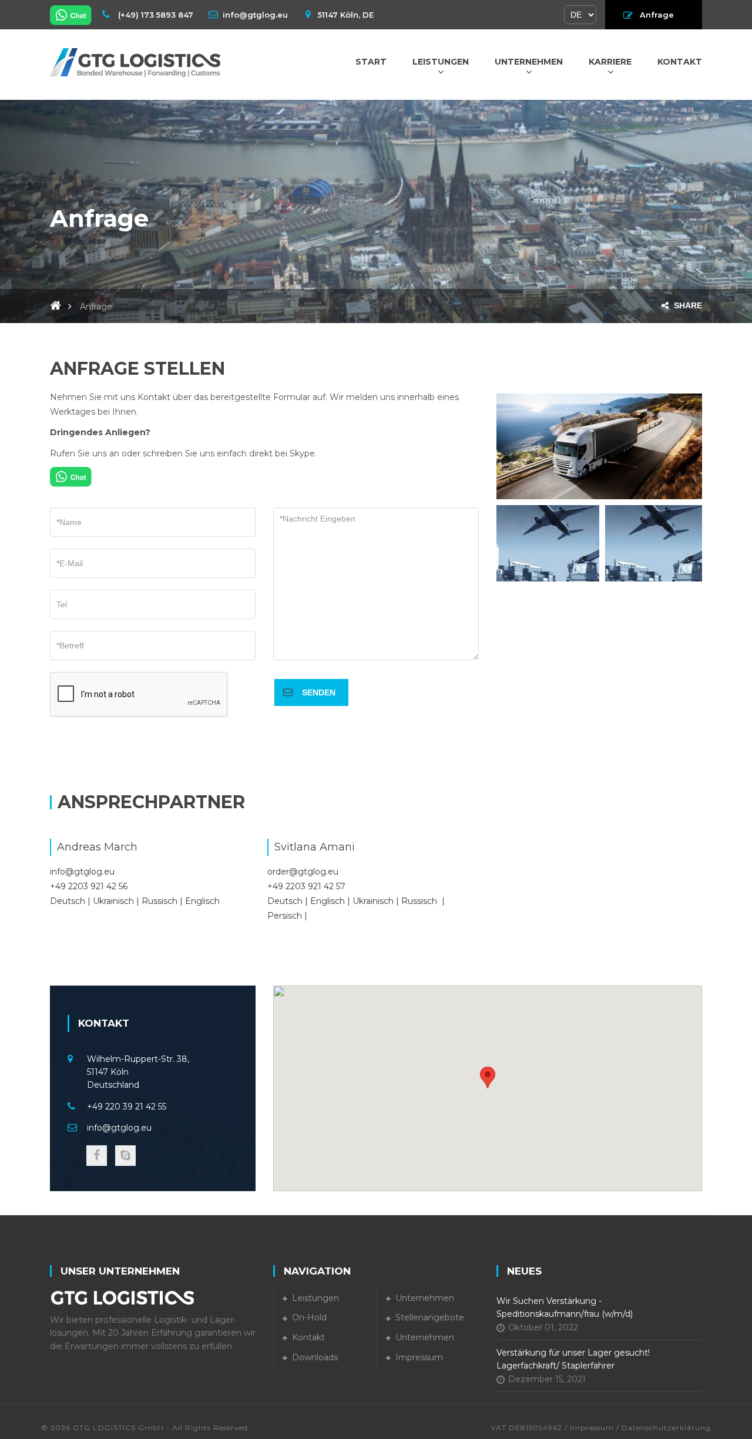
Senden (318, 692)
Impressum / (594, 1427)
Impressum (419, 1357)
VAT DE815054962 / (530, 1427)
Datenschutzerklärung (666, 1427)
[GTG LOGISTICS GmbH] (135, 61)
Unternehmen (529, 61)
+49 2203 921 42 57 (306, 886)
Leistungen (440, 61)
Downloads (315, 1357)
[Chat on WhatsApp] (72, 14)
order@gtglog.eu (302, 871)
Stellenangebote (429, 1317)
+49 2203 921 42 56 (88, 886)
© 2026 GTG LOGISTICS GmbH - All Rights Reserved (144, 1427)
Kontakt (679, 61)
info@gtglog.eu (82, 871)
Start (371, 61)
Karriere (610, 61)
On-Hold (309, 1317)
